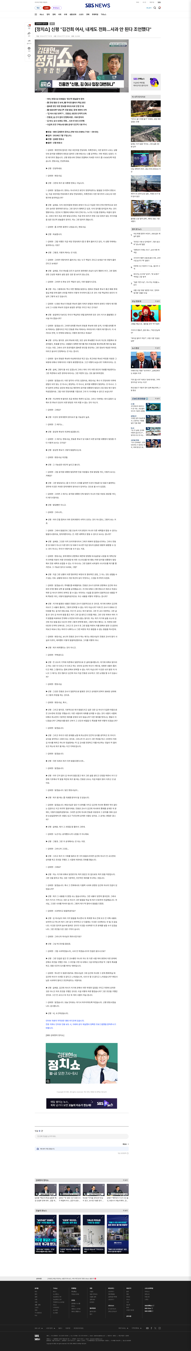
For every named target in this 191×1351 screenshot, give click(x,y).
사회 (59, 14)
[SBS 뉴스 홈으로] (97, 5)
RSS (127, 1307)
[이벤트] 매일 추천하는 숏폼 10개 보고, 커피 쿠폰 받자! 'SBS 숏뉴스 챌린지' (71, 1278)
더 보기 (125, 1179)
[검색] (155, 8)
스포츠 (81, 14)
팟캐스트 (147, 1294)
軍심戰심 (74, 1291)
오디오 (73, 1299)
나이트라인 (56, 1307)
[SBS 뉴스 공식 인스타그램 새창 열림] (159, 1328)
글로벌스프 (133, 416)
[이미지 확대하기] (48, 1081)
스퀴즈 (146, 1299)
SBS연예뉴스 (148, 1305)
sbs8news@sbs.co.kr (99, 1335)
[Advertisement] (82, 1166)
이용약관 (67, 1328)
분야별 (36, 1287)
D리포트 (92, 1302)
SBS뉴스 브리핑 (75, 1309)
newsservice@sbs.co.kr (96, 1339)
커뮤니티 (147, 1297)
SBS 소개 (39, 1328)
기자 (127, 1302)
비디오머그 (111, 1287)
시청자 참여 (50, 1328)
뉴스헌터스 (56, 1294)
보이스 (73, 1306)
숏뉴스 (128, 1299)
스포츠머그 (111, 1291)
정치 (48, 14)
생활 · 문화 (37, 1305)
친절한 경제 (93, 1297)
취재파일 (95, 14)
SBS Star (148, 1308)
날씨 (127, 1291)
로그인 (144, 2)
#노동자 (149, 8)
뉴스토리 (55, 1310)
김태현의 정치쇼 (41, 24)
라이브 (128, 1297)
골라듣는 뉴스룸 (75, 1303)
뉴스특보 (55, 1313)
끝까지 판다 (93, 1311)
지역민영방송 (137, 1328)
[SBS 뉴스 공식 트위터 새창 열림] (155, 1328)
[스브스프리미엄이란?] (147, 399)
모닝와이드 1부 (57, 1297)
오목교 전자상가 (112, 1311)
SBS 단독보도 (93, 1294)
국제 (65, 14)
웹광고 (60, 1328)
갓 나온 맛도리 (112, 1309)
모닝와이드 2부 (57, 1299)
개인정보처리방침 (78, 1328)
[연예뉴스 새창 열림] (146, 82)
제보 (127, 1294)
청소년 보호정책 (127, 1340)
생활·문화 (73, 14)
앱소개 (128, 1305)
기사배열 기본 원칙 (115, 1340)
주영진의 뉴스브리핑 (58, 1302)
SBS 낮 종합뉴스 (76, 1311)
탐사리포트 (93, 1307)
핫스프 (132, 428)
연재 (91, 1287)
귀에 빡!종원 (111, 1294)
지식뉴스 (147, 1291)
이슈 (36, 1315)
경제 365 (92, 1299)
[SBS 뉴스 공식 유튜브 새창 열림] (147, 1328)
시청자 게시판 (130, 1310)
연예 (87, 14)
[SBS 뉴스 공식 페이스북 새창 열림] (151, 1328)
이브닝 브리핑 (75, 1294)
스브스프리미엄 (149, 1287)
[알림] (159, 8)
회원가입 (152, 2)
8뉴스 (42, 14)
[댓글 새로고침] (42, 1131)
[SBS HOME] (159, 2)
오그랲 (132, 404)
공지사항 (128, 1316)
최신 (36, 1291)
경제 (53, 14)
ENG (137, 2)
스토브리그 (111, 1299)
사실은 (91, 1291)
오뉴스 (55, 1305)
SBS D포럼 (148, 1311)
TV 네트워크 (38, 1313)
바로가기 (128, 1287)
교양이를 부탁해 (135, 440)
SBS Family (123, 1328)
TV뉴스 (103, 14)
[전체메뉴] (36, 14)
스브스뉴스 (111, 1305)
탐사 (91, 1314)
